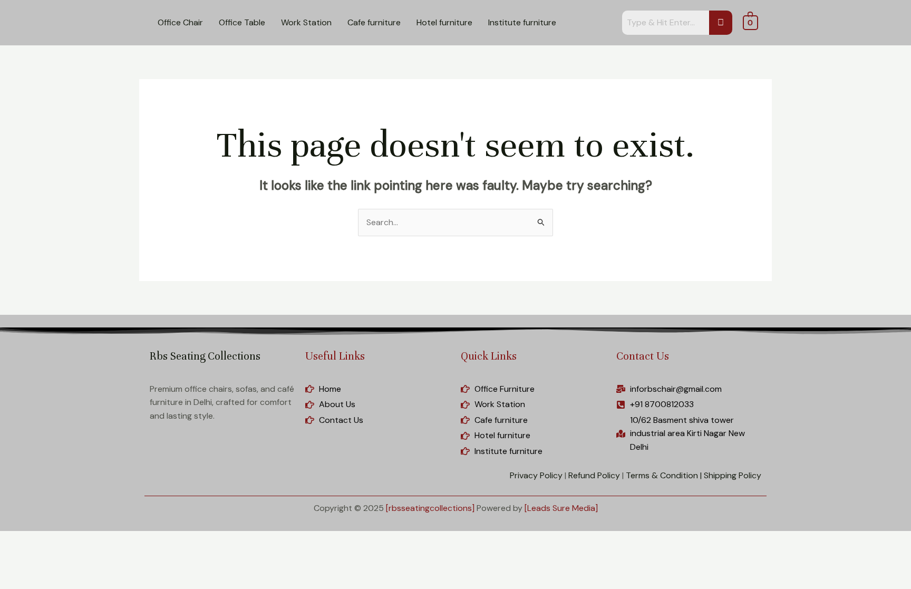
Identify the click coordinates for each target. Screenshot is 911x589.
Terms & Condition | (664, 475)
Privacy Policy (536, 475)
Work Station (306, 22)
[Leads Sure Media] (561, 508)
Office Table (242, 22)
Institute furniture (522, 22)
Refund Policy (594, 475)
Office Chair (180, 22)
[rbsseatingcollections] (430, 508)
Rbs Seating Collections (205, 356)
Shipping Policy (732, 475)
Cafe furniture (374, 22)
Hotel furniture (444, 22)
